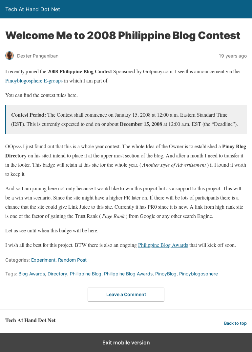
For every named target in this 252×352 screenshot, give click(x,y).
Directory (57, 273)
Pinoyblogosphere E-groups (34, 80)
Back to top (235, 323)
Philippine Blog (85, 273)
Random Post (72, 260)
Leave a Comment (126, 294)
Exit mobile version (126, 342)
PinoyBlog (166, 273)
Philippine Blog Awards (163, 244)
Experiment (43, 260)
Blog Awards (31, 273)
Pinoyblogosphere (198, 273)
